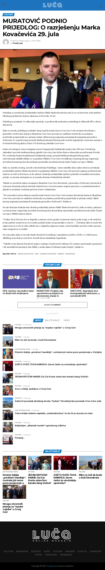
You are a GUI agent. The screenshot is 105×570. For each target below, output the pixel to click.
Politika (8, 551)
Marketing (51, 555)
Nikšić (61, 254)
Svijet (47, 551)
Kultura (57, 551)
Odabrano (70, 254)
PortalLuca (51, 566)
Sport (38, 555)
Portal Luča (18, 43)
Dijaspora (95, 551)
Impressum (66, 555)
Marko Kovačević (48, 254)
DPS (37, 254)
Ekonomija (22, 551)
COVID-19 (82, 551)
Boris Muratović (26, 254)
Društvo (36, 551)
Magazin (70, 551)
